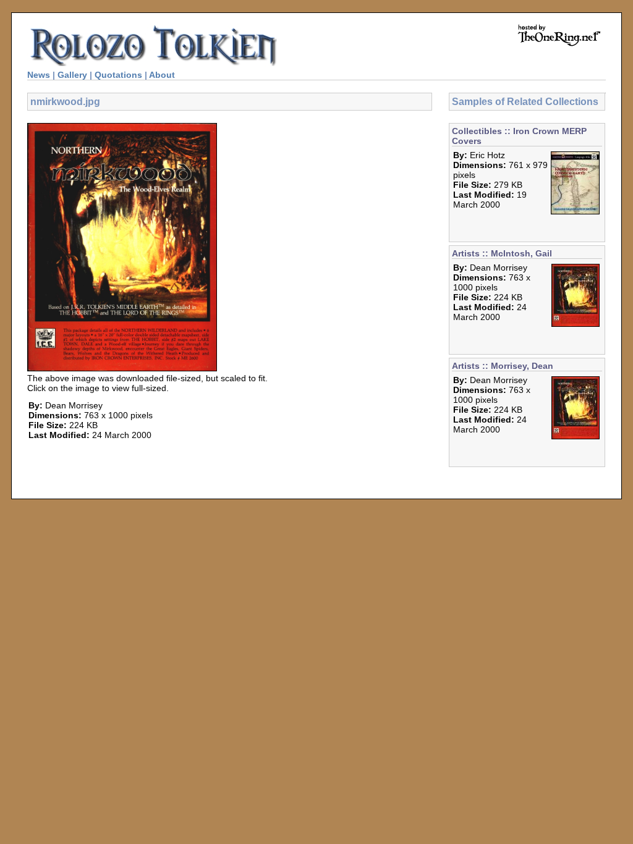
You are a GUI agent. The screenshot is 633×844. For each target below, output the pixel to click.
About (162, 75)
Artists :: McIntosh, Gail (502, 253)
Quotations (118, 75)
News (38, 75)
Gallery (72, 75)
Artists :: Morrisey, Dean (502, 366)
